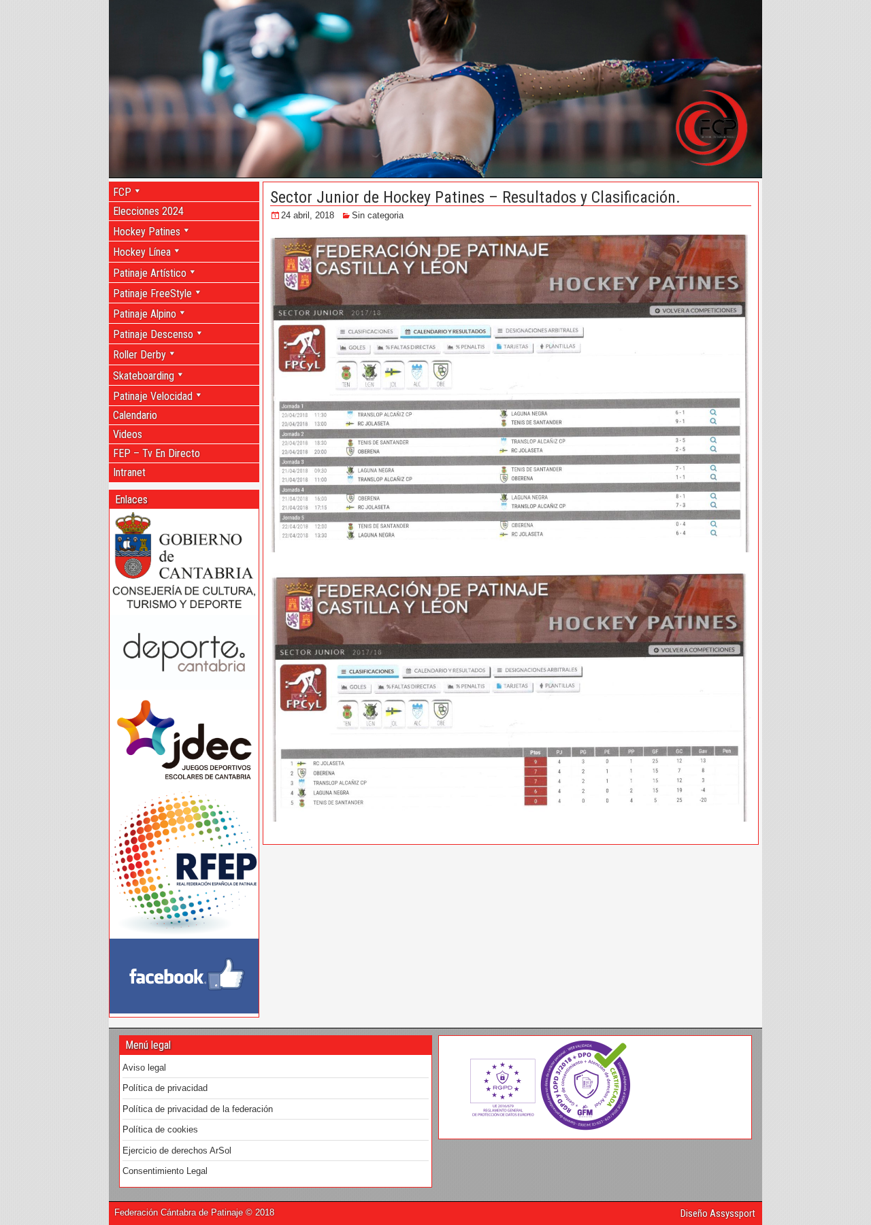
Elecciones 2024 (148, 211)
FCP (122, 192)
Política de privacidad (165, 1088)
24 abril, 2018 (307, 215)
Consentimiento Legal (165, 1171)
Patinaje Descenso (153, 334)
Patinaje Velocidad (153, 396)
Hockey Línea (142, 252)
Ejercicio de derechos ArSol (176, 1150)
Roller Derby (139, 354)
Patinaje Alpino (144, 313)
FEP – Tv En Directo (156, 453)
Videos (127, 434)
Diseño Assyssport (717, 1213)
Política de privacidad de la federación (197, 1109)
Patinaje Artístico (149, 273)
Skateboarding (143, 375)
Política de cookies (160, 1129)
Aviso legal (144, 1067)
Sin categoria (378, 215)
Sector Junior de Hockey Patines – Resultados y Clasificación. (475, 197)
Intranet (129, 472)
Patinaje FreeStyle (152, 293)
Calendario (135, 415)
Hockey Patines (146, 231)
